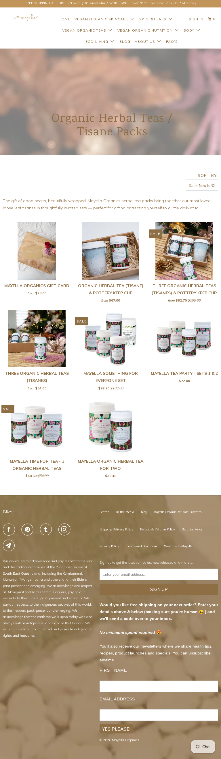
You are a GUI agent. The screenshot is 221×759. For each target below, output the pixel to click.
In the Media (125, 512)
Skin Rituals (154, 19)
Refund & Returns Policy (157, 529)
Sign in (196, 19)
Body (190, 30)
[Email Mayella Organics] (10, 546)
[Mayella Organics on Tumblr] (47, 530)
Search (104, 512)
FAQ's (172, 41)
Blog (124, 41)
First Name (113, 670)
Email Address (117, 699)
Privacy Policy (109, 546)
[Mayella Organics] (21, 17)
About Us (146, 41)
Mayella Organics (125, 740)
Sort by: (208, 175)
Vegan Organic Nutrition (146, 30)
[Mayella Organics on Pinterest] (28, 530)
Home (64, 19)
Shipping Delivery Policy (116, 529)
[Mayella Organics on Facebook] (10, 530)
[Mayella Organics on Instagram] (65, 530)
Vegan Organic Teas (85, 30)
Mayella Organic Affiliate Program (177, 512)
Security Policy (192, 529)
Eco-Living (97, 41)
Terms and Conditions (141, 546)
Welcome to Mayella (178, 546)
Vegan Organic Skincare (102, 19)
